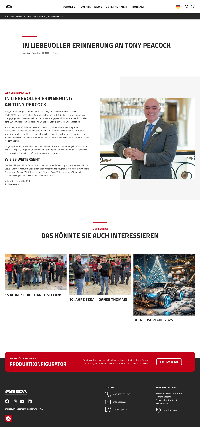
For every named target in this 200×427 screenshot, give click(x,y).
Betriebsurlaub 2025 (153, 320)
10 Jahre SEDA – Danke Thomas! (98, 299)
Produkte (68, 7)
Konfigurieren (169, 361)
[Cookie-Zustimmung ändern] (8, 418)
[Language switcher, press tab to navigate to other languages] (179, 7)
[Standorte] (158, 410)
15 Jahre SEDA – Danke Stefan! (33, 295)
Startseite (9, 16)
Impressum (10, 408)
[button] (193, 7)
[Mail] (108, 401)
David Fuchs (32, 53)
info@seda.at (119, 401)
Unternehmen (116, 7)
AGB (41, 408)
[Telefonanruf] (108, 394)
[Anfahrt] (108, 409)
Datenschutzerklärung (27, 408)
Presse (19, 16)
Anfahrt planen (120, 409)
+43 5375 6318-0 (121, 394)
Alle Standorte (170, 410)
